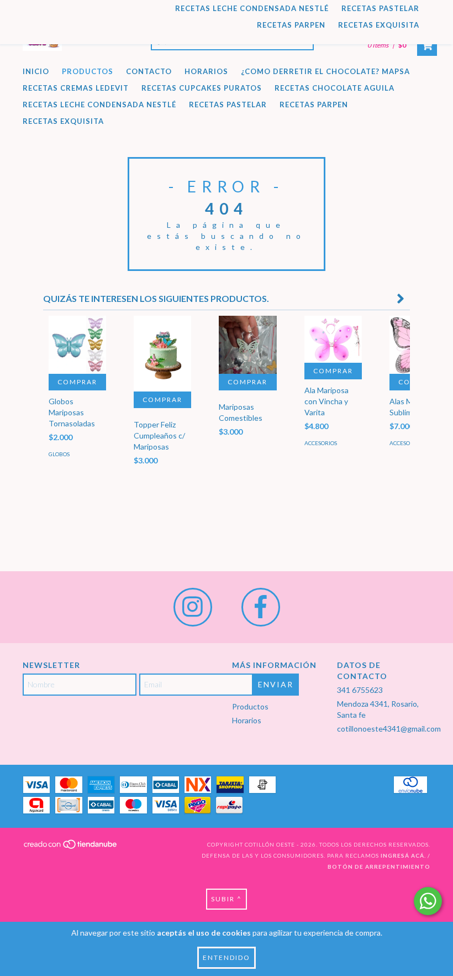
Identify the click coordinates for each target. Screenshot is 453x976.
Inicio (36, 71)
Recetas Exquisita (378, 24)
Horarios (206, 71)
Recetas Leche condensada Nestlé (252, 8)
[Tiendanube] (71, 847)
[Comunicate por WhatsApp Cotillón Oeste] (428, 901)
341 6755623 (360, 690)
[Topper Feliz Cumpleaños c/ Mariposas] (162, 353)
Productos (87, 71)
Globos (59, 454)
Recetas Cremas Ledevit (76, 87)
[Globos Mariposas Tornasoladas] (77, 344)
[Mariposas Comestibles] (247, 344)
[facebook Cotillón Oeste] (260, 607)
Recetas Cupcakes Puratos (201, 87)
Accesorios (320, 443)
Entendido (226, 957)
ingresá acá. (403, 855)
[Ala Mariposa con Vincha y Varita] (333, 339)
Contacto (149, 71)
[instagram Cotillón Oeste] (192, 607)
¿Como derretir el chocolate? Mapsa (325, 71)
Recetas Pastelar (380, 8)
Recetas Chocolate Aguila (334, 87)
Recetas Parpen (291, 24)
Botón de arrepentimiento (379, 866)
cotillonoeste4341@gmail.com (389, 728)
